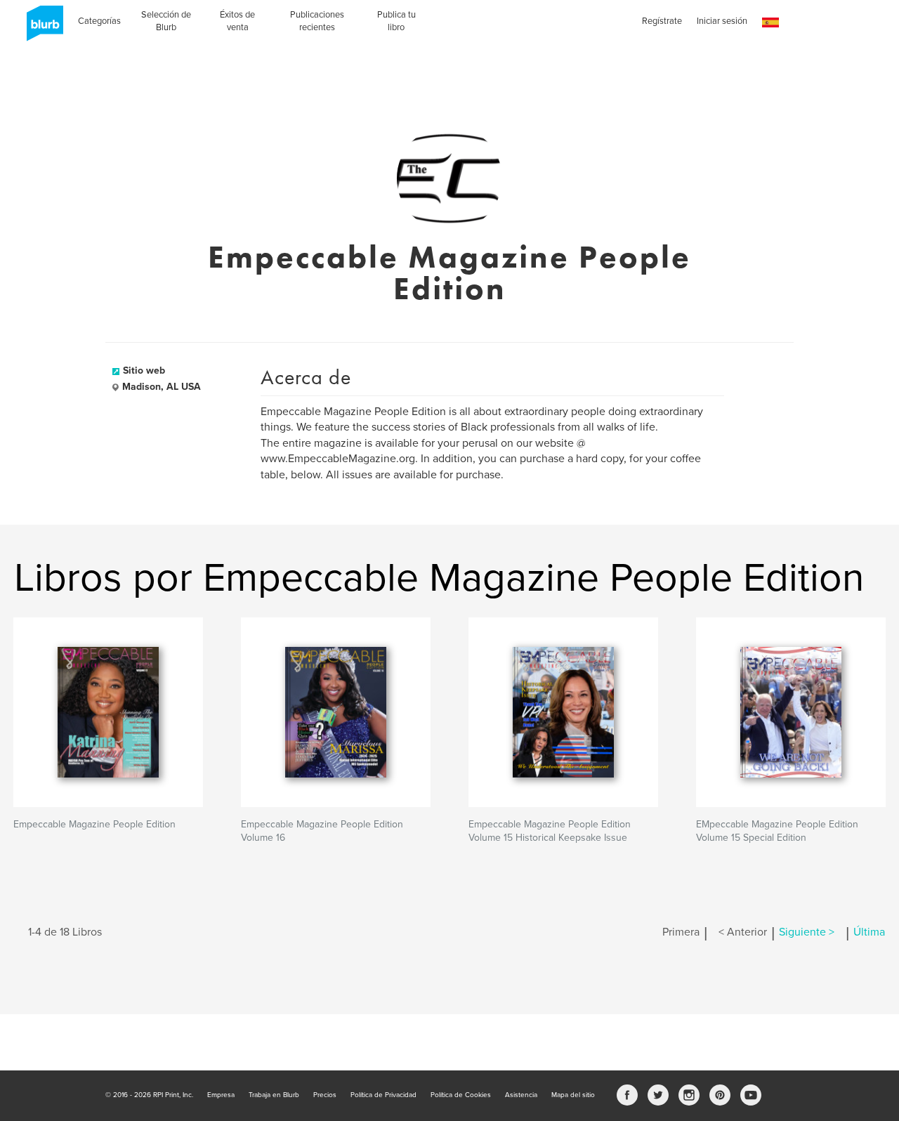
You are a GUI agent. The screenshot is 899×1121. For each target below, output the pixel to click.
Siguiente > (806, 932)
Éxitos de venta (237, 21)
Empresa (221, 1095)
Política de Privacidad (383, 1095)
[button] (770, 23)
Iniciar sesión (722, 21)
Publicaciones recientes (317, 21)
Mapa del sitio (573, 1095)
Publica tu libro (396, 21)
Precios (324, 1095)
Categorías (99, 21)
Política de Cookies (461, 1095)
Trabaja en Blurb (274, 1095)
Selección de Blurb (166, 21)
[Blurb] (40, 28)
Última (869, 932)
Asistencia (521, 1095)
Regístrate (662, 21)
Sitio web (144, 370)
